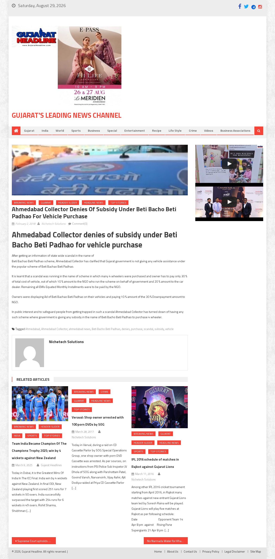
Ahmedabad (32, 329)
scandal (148, 329)
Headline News (93, 202)
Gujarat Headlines (51, 465)
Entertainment (134, 130)
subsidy (159, 329)
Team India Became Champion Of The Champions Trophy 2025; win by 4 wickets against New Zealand (39, 451)
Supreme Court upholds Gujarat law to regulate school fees (36, 541)
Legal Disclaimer (235, 551)
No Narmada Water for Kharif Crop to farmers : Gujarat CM (167, 541)
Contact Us (190, 551)
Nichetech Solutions (53, 223)
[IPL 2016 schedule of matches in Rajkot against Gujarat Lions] (159, 407)
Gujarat (29, 130)
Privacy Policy (210, 551)
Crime (193, 130)
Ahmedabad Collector (54, 329)
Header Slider (67, 202)
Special (112, 130)
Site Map (255, 551)
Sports (76, 130)
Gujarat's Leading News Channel (66, 115)
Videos (208, 130)
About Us (172, 551)
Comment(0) (79, 223)
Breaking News (24, 202)
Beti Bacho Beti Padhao (106, 329)
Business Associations (235, 130)
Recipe (156, 130)
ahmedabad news (79, 329)
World (60, 130)
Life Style (175, 130)
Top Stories (118, 202)
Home (158, 551)
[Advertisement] (198, 60)
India (45, 130)
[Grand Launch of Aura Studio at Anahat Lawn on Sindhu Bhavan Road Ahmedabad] (229, 164)
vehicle (169, 329)
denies (126, 329)
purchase (136, 329)
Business (94, 130)
